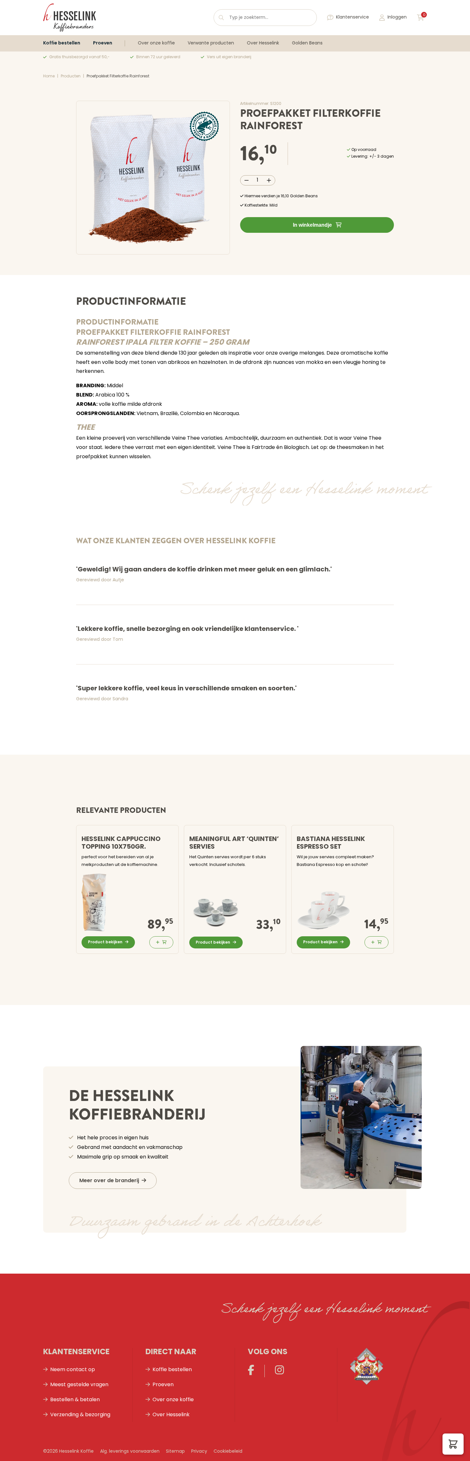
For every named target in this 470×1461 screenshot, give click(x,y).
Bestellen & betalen (75, 1399)
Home (49, 76)
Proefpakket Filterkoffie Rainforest (118, 76)
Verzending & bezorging (80, 1415)
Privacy (199, 1451)
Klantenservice (352, 17)
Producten (71, 76)
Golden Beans (307, 43)
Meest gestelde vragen (79, 1384)
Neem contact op (72, 1369)
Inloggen (397, 17)
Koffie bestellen (61, 43)
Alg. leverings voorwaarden (130, 1451)
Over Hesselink (263, 43)
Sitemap (175, 1451)
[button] (453, 1444)
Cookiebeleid (228, 1451)
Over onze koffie (156, 43)
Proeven (102, 43)
